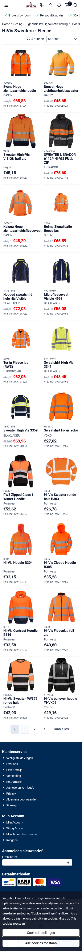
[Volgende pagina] (44, 729)
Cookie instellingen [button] (41, 933)
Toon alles (61, 729)
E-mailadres (35, 857)
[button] (6, 5)
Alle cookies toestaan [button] (41, 943)
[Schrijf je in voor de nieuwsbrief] (68, 862)
